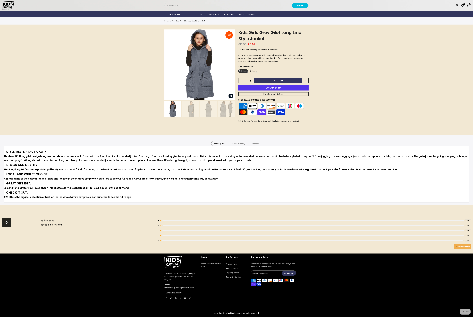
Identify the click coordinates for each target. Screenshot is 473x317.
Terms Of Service (233, 277)
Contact (251, 14)
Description (219, 143)
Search (300, 5)
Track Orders (228, 14)
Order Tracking (238, 143)
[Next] (230, 64)
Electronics (212, 14)
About (241, 14)
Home (199, 14)
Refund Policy (232, 268)
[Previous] (168, 64)
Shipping (253, 49)
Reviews (255, 143)
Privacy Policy (232, 264)
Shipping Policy (232, 273)
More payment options (273, 94)
